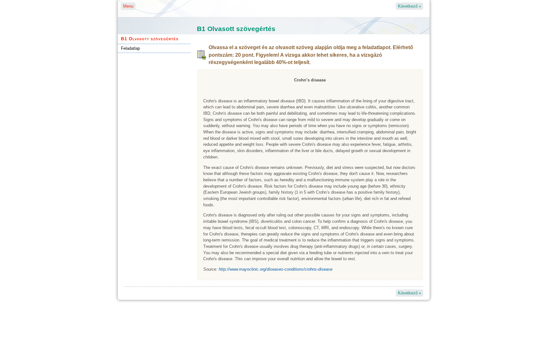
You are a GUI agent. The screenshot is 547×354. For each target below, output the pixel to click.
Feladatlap (130, 48)
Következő (409, 6)
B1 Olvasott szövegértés (150, 38)
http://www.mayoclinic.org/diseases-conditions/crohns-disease (275, 269)
